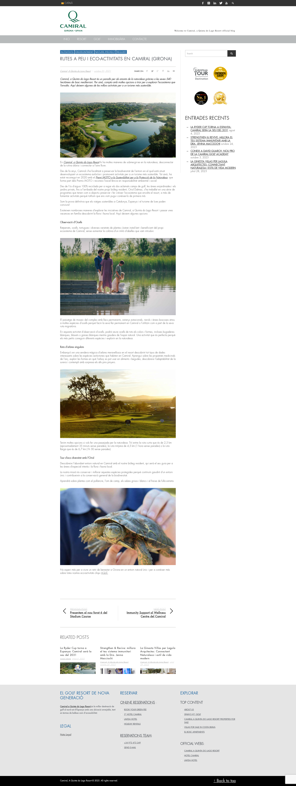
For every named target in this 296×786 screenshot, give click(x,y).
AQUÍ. (104, 573)
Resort (121, 51)
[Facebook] (203, 3)
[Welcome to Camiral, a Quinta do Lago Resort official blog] (73, 21)
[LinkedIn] (215, 3)
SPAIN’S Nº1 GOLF (192, 714)
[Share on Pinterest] (163, 71)
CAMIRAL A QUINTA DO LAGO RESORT (202, 751)
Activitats (67, 51)
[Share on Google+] (158, 71)
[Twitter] (221, 3)
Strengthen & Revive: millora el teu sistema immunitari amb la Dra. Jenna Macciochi (211, 140)
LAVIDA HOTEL (130, 719)
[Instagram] (209, 3)
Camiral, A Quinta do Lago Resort (75, 71)
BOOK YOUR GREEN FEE (135, 710)
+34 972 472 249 (132, 743)
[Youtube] (226, 3)
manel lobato (65, 659)
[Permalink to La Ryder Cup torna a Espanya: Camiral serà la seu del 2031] (78, 668)
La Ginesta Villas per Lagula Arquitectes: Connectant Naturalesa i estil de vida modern (213, 164)
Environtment (84, 51)
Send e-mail (130, 748)
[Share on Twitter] (152, 71)
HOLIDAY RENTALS (132, 724)
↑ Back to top (225, 781)
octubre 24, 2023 (108, 665)
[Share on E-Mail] (174, 71)
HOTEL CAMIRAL (191, 756)
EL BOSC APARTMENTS (194, 732)
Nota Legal (65, 734)
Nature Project (105, 51)
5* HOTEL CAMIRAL (133, 714)
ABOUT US (189, 710)
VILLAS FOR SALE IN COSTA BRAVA (199, 727)
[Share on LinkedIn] (168, 71)
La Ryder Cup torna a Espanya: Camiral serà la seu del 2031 (75, 651)
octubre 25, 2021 (102, 71)
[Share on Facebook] (147, 71)
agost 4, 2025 (78, 659)
